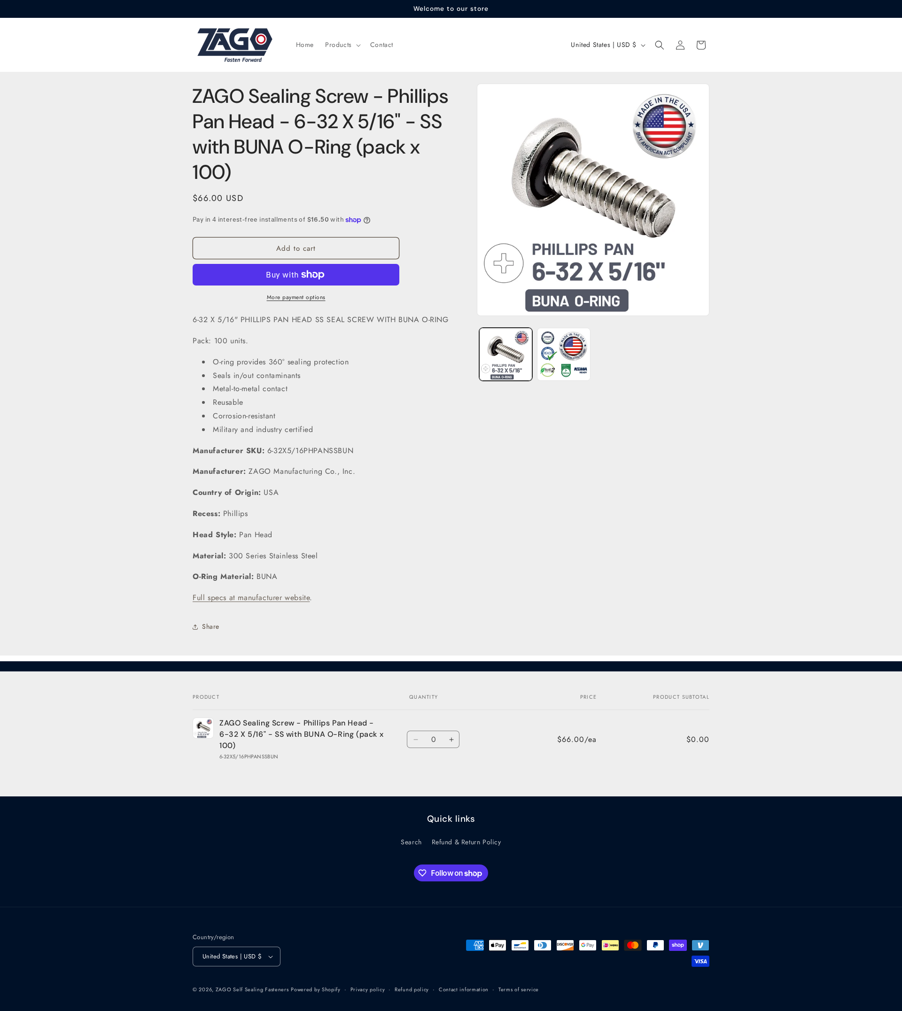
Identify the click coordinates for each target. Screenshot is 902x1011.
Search (411, 842)
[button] (342, 44)
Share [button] (210, 626)
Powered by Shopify (316, 989)
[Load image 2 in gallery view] (563, 354)
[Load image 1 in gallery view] (505, 354)
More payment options (296, 297)
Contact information (464, 989)
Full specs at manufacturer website (251, 597)
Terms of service (518, 989)
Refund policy (412, 989)
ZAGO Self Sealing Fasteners (252, 989)
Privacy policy (367, 989)
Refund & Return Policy (466, 842)
